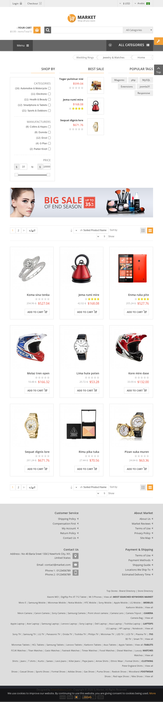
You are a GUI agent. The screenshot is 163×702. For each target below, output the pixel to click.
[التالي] (23, 230)
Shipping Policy (67, 519)
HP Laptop (124, 628)
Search (47, 30)
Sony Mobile (105, 602)
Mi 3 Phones (95, 596)
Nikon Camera (24, 613)
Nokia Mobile (75, 602)
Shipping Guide (141, 565)
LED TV (120, 634)
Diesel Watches (124, 650)
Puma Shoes (103, 671)
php (133, 80)
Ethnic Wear (117, 660)
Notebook (137, 628)
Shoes (14, 671)
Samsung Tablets (55, 644)
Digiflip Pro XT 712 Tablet (73, 596)
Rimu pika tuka (89, 452)
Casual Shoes (26, 671)
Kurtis (41, 660)
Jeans (23, 660)
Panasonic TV (53, 634)
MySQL (146, 80)
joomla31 (145, 86)
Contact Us (69, 538)
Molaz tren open (38, 373)
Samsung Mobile (37, 602)
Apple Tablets (126, 644)
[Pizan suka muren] (131, 425)
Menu (21, 45)
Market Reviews (141, 523)
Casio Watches (52, 650)
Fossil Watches (107, 650)
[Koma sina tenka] (31, 268)
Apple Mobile (121, 602)
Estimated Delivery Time (136, 574)
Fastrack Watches (71, 650)
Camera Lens (116, 613)
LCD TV (129, 634)
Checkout (32, 3)
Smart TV (138, 638)
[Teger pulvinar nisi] (95, 85)
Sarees (49, 660)
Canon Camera (41, 613)
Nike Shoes (137, 676)
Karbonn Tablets (92, 644)
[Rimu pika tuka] (81, 425)
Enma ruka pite (138, 295)
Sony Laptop (85, 623)
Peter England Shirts (132, 665)
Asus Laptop (115, 623)
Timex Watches (89, 650)
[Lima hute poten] (81, 347)
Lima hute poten (88, 373)
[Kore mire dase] (131, 347)
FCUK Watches (18, 650)
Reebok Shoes (119, 671)
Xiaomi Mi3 (52, 596)
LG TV (41, 634)
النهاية (32, 230)
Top (158, 72)
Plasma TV (141, 634)
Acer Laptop (33, 623)
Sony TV (17, 634)
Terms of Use (142, 528)
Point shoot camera (98, 613)
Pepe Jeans (87, 660)
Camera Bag (137, 617)
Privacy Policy (142, 533)
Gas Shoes (89, 671)
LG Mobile (135, 602)
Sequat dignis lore (71, 120)
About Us (145, 519)
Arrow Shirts (102, 660)
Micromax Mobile (57, 602)
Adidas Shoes (75, 671)
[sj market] (81, 18)
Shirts (15, 660)
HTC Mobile (90, 602)
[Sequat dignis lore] (95, 126)
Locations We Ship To (137, 569)
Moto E (22, 602)
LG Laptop (111, 628)
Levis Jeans (60, 660)
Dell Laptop (101, 623)
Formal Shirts (132, 660)
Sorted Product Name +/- (93, 230)
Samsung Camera (76, 613)
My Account (69, 528)
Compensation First (64, 523)
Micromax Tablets (21, 644)
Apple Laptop (17, 623)
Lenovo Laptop (69, 623)
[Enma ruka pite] (131, 268)
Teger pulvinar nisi (71, 79)
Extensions (127, 86)
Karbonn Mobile (134, 607)
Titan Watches (35, 650)
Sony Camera (58, 613)
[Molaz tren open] (31, 347)
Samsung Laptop (50, 623)
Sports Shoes (42, 671)
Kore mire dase (138, 373)
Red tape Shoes (121, 676)
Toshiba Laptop (132, 623)
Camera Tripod (133, 613)
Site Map (145, 538)
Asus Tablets (110, 644)
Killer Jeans (74, 660)
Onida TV (67, 634)
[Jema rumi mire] (95, 106)
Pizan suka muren (137, 452)
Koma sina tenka (38, 295)
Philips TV (93, 634)
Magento (119, 80)
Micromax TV (107, 634)
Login (15, 3)
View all (108, 596)
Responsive (144, 93)
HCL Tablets (38, 644)
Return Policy (68, 533)
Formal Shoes (58, 671)
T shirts (32, 660)
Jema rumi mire (73, 99)
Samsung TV (29, 634)
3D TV (128, 638)
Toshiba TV (80, 634)
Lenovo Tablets (74, 644)
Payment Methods (139, 560)
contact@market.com (58, 564)
